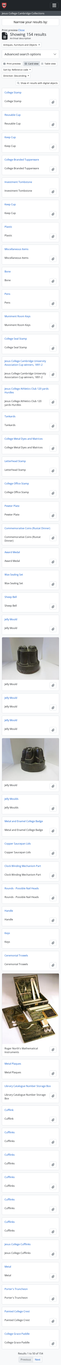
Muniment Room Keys (17, 316)
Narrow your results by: (31, 22)
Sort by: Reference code (16, 69)
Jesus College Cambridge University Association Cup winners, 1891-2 (25, 362)
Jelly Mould (11, 619)
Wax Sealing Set (14, 574)
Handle (9, 910)
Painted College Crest (17, 1311)
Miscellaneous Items (16, 249)
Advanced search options (23, 54)
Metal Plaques (13, 1063)
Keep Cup (10, 137)
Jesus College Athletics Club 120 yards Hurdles (27, 390)
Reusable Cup (13, 115)
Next (37, 1359)
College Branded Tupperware (22, 159)
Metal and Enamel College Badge (24, 821)
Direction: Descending (15, 75)
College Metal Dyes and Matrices (24, 438)
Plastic (8, 226)
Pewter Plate (12, 506)
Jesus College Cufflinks (18, 1244)
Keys (7, 933)
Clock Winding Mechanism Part (23, 866)
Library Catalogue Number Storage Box (28, 1086)
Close (21, 30)
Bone (8, 271)
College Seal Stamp (16, 338)
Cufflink (9, 1110)
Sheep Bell (11, 597)
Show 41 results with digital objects (39, 83)
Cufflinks (10, 1132)
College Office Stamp (17, 483)
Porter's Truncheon (16, 1289)
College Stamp (13, 92)
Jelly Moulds (11, 799)
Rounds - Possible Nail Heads (22, 888)
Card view (33, 63)
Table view (50, 63)
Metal (8, 1266)
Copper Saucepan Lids (18, 843)
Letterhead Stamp (15, 461)
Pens (7, 294)
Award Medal (12, 552)
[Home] (5, 5)
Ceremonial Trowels (16, 955)
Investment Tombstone (18, 182)
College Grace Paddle (17, 1333)
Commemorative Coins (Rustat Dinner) (27, 528)
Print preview (13, 63)
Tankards (10, 416)
